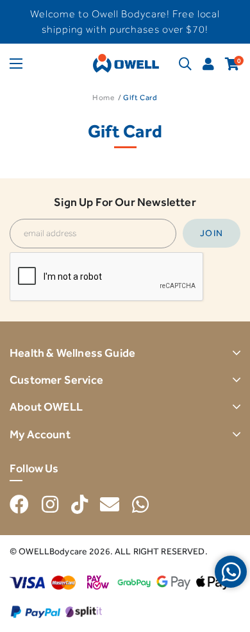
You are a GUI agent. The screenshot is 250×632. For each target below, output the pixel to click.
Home (103, 97)
